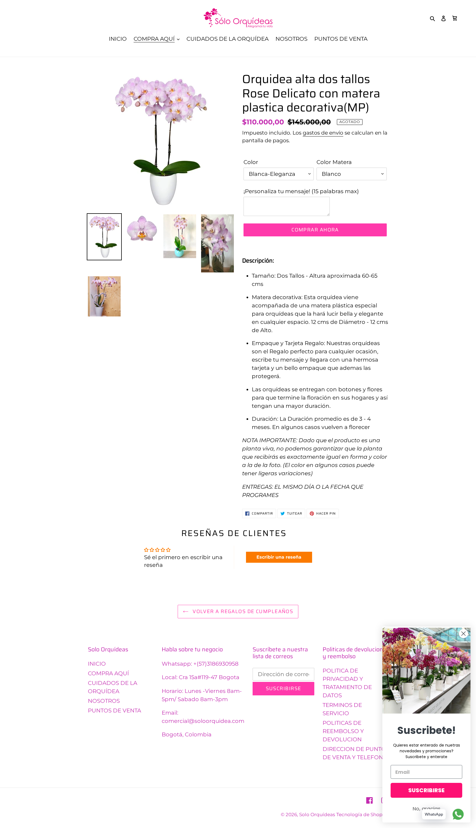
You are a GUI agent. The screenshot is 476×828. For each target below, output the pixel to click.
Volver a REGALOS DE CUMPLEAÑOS (242, 611)
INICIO (97, 663)
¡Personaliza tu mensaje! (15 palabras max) (301, 191)
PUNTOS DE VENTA (114, 710)
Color (251, 162)
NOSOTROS (104, 701)
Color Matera (334, 162)
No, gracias (426, 808)
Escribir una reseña (278, 557)
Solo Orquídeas (317, 814)
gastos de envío (323, 133)
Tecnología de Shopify (362, 814)
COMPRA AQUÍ (108, 673)
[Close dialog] (463, 633)
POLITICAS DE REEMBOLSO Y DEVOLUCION (343, 731)
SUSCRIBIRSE (426, 790)
